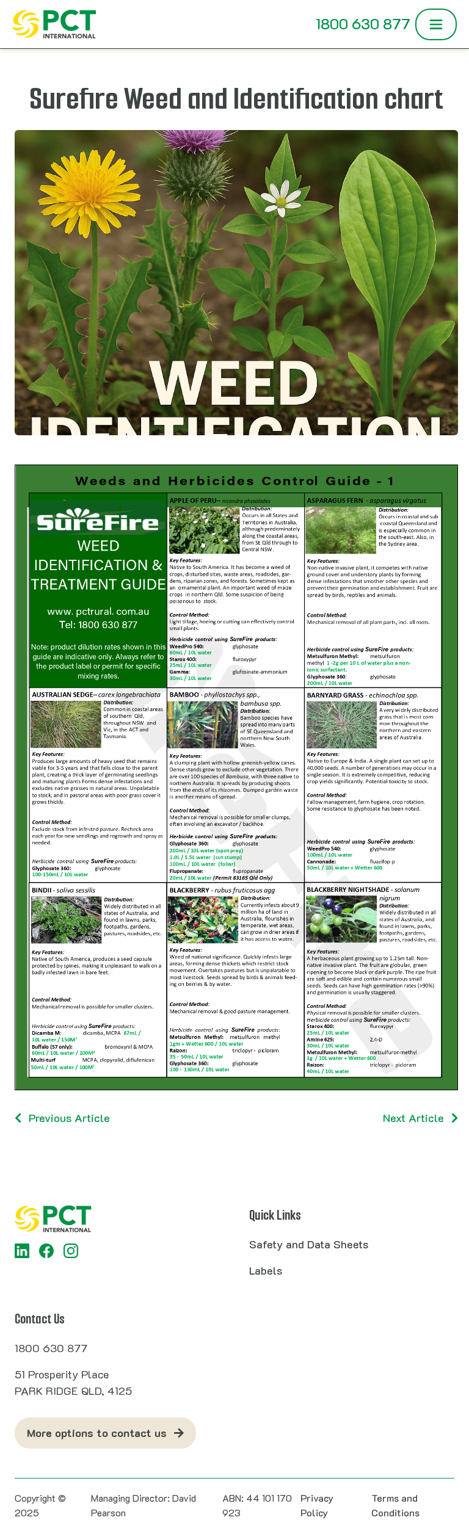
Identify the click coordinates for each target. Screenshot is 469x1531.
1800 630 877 (363, 23)
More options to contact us (97, 1432)
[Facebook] (46, 1250)
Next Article (413, 1117)
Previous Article (69, 1117)
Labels (265, 1270)
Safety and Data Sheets (308, 1244)
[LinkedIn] (22, 1250)
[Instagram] (71, 1250)
